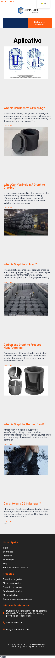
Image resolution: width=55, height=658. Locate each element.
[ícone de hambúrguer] (7, 23)
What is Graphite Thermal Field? (24, 424)
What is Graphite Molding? (20, 264)
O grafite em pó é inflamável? (22, 503)
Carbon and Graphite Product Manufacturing (22, 346)
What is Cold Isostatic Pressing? (24, 108)
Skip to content (7, 1)
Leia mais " (8, 125)
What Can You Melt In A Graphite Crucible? (24, 186)
